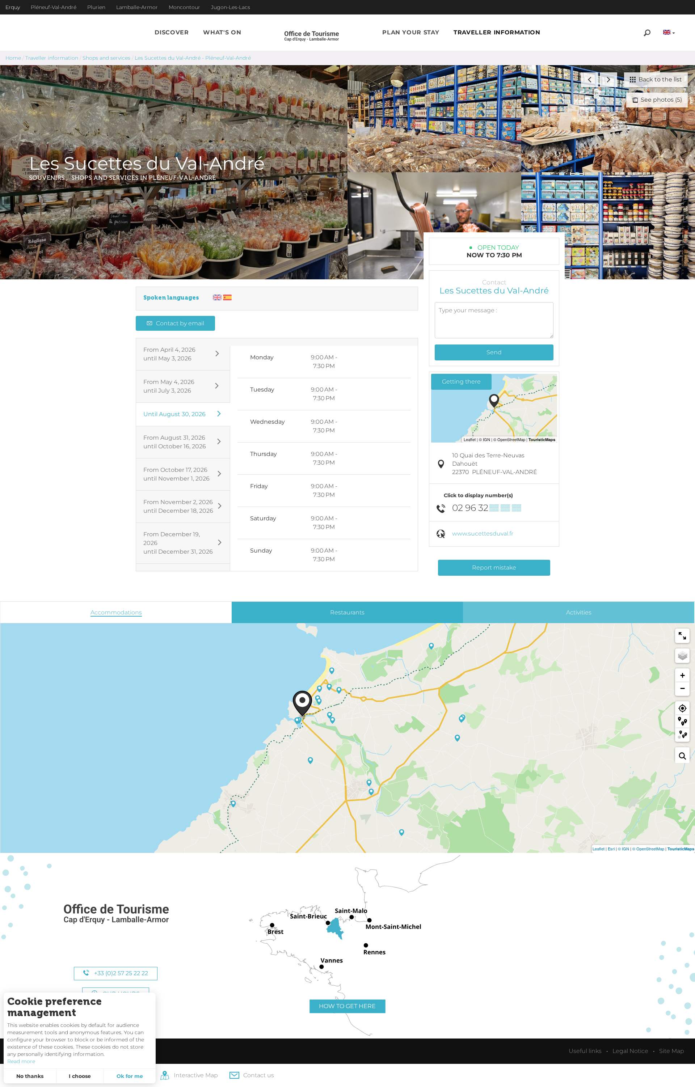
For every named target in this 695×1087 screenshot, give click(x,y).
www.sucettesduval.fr (482, 533)
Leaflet (599, 848)
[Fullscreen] (682, 635)
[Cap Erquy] (115, 914)
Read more (21, 1061)
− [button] (682, 688)
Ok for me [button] (130, 1076)
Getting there (461, 381)
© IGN (623, 848)
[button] (171, 32)
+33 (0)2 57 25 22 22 (120, 973)
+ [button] (682, 675)
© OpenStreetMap (648, 848)
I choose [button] (80, 1076)
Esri (611, 848)
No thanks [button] (29, 1076)
